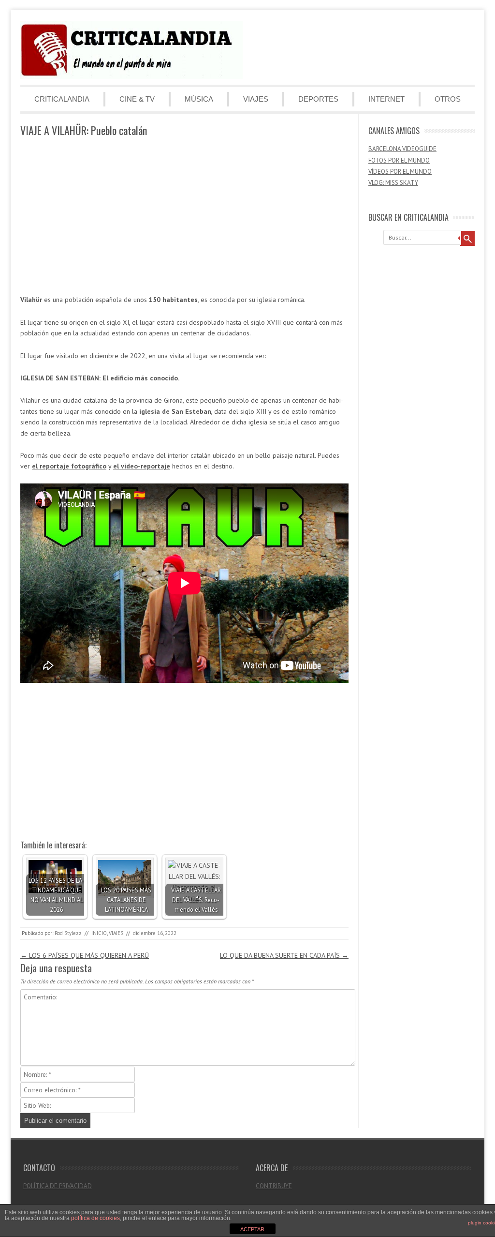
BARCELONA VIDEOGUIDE (402, 149)
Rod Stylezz (68, 933)
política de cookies (95, 1218)
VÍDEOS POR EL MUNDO (400, 171)
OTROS (448, 99)
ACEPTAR (252, 1229)
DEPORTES (318, 99)
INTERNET (386, 99)
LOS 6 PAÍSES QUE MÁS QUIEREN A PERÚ (84, 955)
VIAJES (255, 99)
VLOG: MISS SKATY (393, 183)
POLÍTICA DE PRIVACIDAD (57, 1186)
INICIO (99, 933)
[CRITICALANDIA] (131, 76)
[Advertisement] (184, 216)
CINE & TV (137, 99)
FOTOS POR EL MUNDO (399, 160)
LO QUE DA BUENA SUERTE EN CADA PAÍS (284, 955)
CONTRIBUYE (274, 1186)
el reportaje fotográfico (69, 466)
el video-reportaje (141, 466)
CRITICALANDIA (61, 99)
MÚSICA (199, 99)
